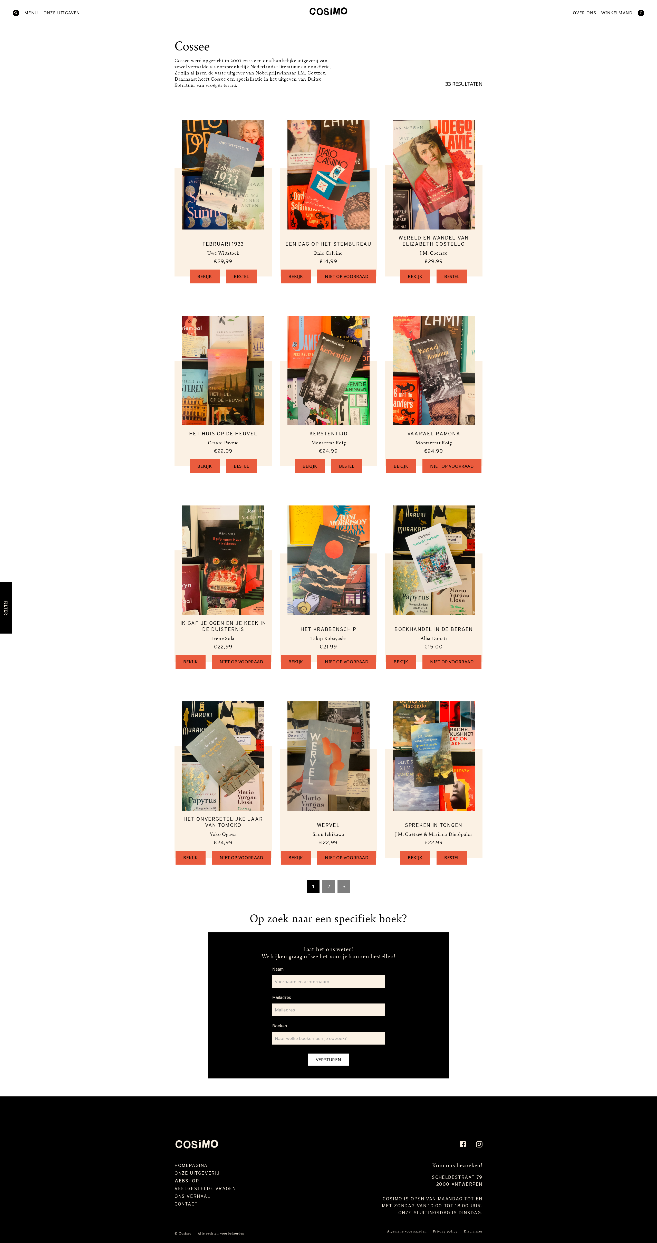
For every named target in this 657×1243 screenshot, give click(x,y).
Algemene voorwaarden (407, 1231)
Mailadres (281, 997)
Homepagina (191, 1165)
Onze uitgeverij (197, 1173)
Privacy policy (446, 1231)
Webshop (187, 1180)
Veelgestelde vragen (205, 1188)
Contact (186, 1204)
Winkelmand (617, 13)
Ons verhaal (192, 1196)
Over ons (584, 13)
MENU (31, 13)
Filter (6, 608)
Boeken (279, 1025)
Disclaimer (473, 1231)
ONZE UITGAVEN (61, 13)
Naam (278, 969)
